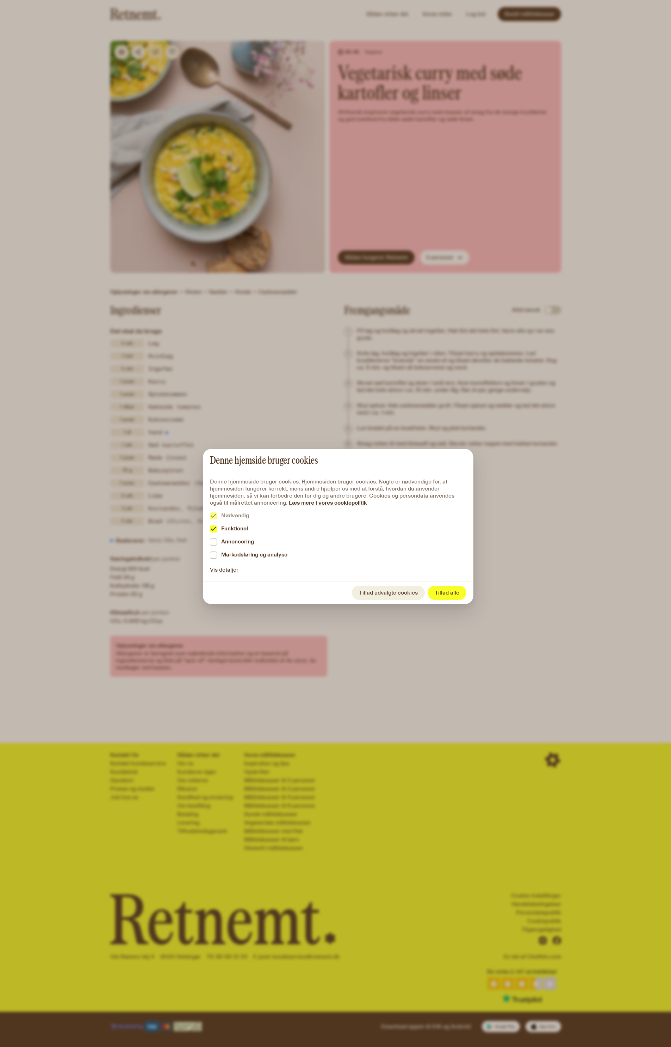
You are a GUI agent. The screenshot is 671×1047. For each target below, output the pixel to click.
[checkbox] (213, 515)
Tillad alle (447, 592)
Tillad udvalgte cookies (388, 592)
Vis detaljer (224, 569)
